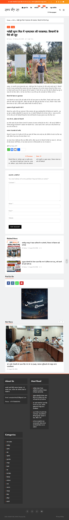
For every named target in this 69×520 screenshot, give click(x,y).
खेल (47, 8)
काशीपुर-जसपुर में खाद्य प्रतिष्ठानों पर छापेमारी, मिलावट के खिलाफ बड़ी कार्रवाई (40, 390)
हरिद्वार (8, 498)
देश (31, 8)
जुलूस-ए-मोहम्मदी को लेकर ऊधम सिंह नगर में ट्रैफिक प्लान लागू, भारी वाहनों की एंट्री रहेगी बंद (40, 397)
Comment (12, 183)
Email (11, 211)
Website (11, 218)
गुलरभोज (9, 459)
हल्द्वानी (8, 501)
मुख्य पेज (25, 8)
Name (11, 204)
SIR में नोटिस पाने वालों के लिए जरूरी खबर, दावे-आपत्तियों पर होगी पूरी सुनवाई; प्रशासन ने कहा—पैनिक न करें (25, 1)
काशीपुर (8, 445)
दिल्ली (8, 466)
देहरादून (8, 477)
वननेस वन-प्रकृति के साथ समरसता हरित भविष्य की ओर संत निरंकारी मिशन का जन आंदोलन (39, 424)
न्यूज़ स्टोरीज (53, 8)
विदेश (8, 494)
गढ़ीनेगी (8, 456)
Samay (10, 39)
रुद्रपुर (8, 491)
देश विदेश (9, 473)
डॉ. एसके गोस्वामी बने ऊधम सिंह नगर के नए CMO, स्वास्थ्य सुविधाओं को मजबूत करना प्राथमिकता (40, 405)
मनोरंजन (37, 7)
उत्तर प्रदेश (9, 442)
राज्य (43, 7)
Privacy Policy (60, 516)
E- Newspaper (52, 12)
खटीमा (8, 449)
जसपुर (13, 27)
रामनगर (8, 487)
